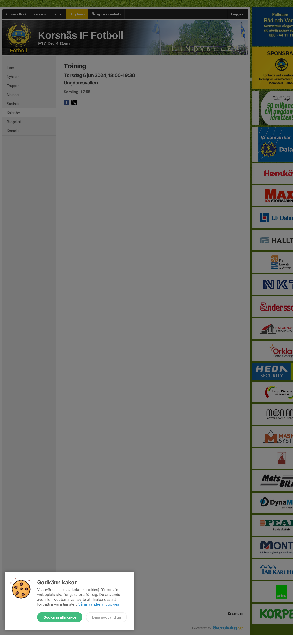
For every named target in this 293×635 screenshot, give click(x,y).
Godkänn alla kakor (59, 617)
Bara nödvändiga (106, 617)
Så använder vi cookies (98, 604)
